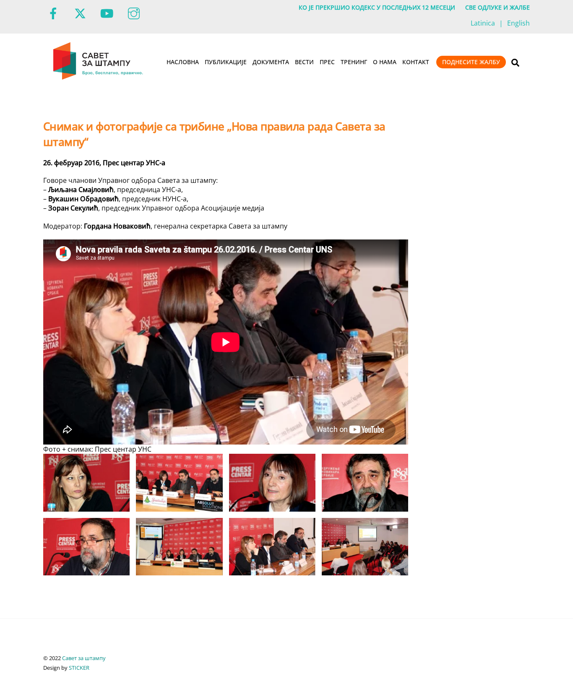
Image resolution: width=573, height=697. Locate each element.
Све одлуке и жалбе (497, 7)
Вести (304, 62)
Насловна (183, 62)
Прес (327, 62)
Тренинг (354, 62)
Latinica (483, 23)
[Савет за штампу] (98, 78)
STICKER (79, 667)
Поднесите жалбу (471, 62)
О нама (384, 62)
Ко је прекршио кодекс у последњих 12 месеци (377, 7)
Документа (271, 62)
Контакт (415, 62)
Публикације (226, 62)
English (518, 23)
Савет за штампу (84, 658)
